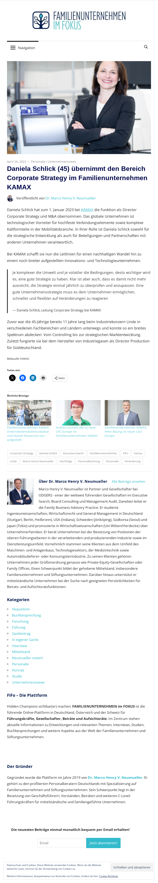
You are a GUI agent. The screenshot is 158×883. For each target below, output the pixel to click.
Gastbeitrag (21, 633)
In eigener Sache (25, 639)
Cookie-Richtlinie (108, 876)
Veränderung (132, 461)
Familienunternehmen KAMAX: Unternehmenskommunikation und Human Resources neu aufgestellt (28, 433)
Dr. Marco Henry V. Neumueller (70, 198)
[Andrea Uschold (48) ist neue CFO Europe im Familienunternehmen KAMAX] (78, 412)
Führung (18, 627)
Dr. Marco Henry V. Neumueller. (115, 777)
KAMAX (87, 209)
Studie (17, 676)
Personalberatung (89, 461)
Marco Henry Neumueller (38, 461)
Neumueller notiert (27, 657)
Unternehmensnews (62, 162)
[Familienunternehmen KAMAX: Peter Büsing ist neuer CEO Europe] (127, 412)
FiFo (125, 453)
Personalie (38, 162)
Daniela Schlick (48, 453)
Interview (19, 645)
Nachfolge (66, 461)
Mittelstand (21, 651)
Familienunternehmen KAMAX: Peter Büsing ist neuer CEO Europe (126, 431)
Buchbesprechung (26, 615)
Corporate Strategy (21, 453)
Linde (13, 461)
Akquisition (21, 609)
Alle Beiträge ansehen (128, 481)
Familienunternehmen (103, 453)
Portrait (18, 670)
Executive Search (73, 453)
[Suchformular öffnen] (146, 46)
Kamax (138, 453)
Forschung (20, 621)
